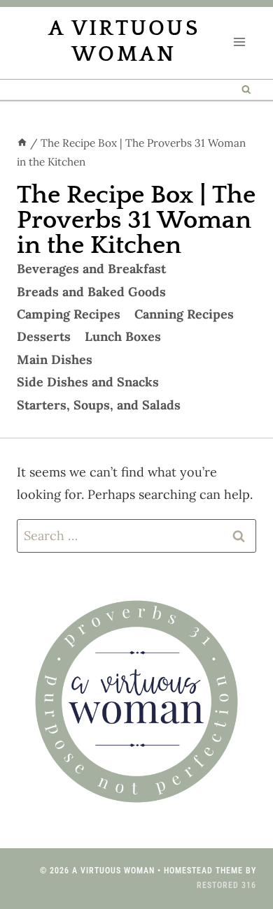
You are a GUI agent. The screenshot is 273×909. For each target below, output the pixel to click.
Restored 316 (226, 885)
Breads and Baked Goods (91, 292)
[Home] (22, 143)
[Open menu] (239, 41)
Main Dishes (54, 359)
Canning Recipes (184, 314)
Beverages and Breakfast (91, 269)
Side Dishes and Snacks (88, 382)
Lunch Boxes (123, 336)
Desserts (44, 336)
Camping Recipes (68, 314)
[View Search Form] (247, 90)
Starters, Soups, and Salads (99, 405)
